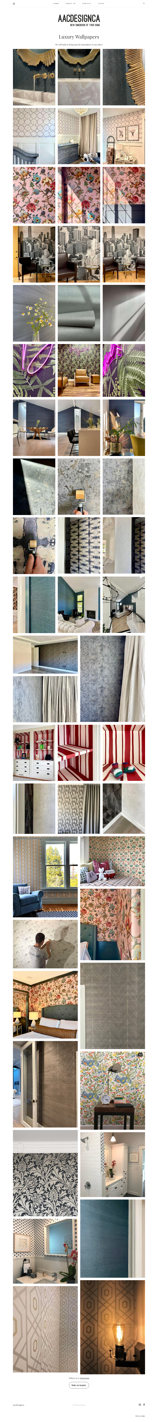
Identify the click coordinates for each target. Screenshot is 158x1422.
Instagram (84, 1378)
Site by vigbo (140, 1416)
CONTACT (86, 3)
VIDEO (101, 3)
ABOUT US (71, 3)
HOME (56, 3)
